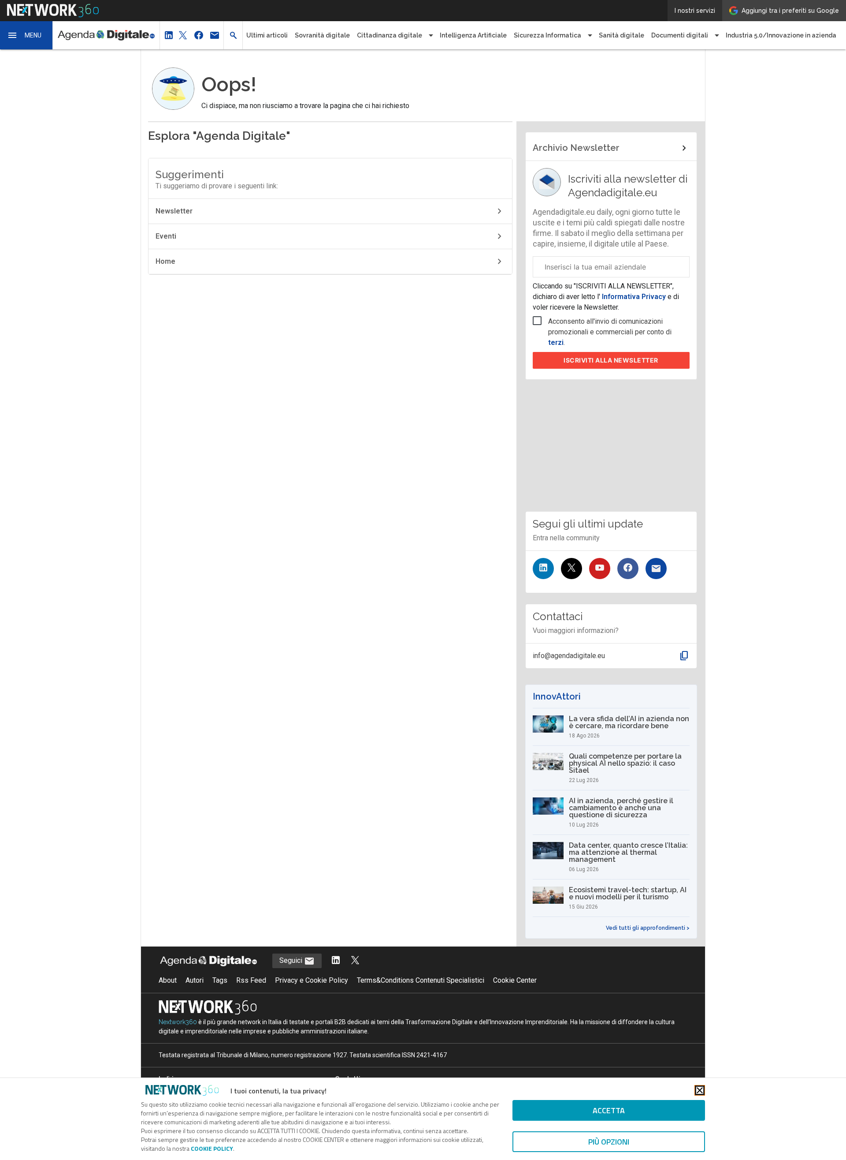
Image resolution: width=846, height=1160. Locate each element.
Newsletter (174, 211)
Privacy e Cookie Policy (311, 980)
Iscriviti (611, 360)
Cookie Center (515, 980)
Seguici (291, 960)
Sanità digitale (621, 35)
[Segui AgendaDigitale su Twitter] (355, 961)
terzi (556, 342)
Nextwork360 (178, 1021)
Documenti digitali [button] (679, 35)
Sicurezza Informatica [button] (547, 35)
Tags (219, 980)
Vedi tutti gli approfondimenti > (648, 928)
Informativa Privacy (634, 296)
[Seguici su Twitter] (571, 568)
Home (165, 261)
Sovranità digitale (322, 35)
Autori (195, 980)
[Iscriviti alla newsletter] (656, 568)
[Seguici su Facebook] (627, 568)
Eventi (166, 236)
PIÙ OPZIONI (608, 1142)
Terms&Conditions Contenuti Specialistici (420, 980)
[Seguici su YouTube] (599, 568)
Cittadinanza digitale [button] (389, 35)
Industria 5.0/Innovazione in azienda (781, 35)
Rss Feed (251, 980)
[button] (26, 35)
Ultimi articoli (267, 35)
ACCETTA (609, 1110)
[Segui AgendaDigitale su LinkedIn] (335, 961)
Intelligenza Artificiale (473, 35)
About (168, 980)
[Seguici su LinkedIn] (543, 568)
